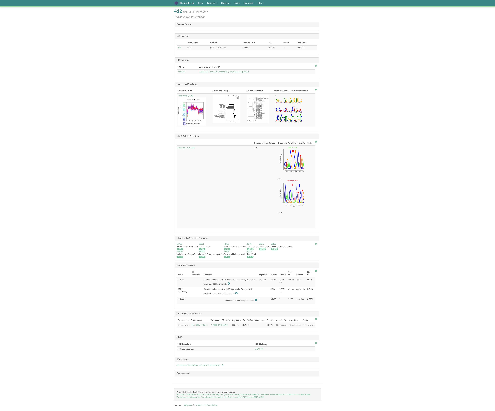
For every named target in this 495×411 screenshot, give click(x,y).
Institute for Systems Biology (206, 405)
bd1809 (202, 252)
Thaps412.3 (244, 72)
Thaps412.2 (233, 72)
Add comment (183, 373)
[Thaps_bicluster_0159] (296, 161)
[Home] (177, 3)
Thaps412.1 (213, 72)
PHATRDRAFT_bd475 (199, 325)
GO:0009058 (182, 365)
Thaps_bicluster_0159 (186, 148)
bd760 (179, 244)
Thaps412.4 (223, 72)
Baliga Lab (188, 405)
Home (200, 3)
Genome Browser (184, 24)
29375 (261, 244)
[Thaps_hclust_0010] (194, 111)
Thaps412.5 (203, 72)
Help (260, 3)
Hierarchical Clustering (187, 84)
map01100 (259, 349)
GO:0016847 (193, 365)
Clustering (225, 3)
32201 (201, 244)
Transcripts (211, 3)
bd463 (226, 244)
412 (179, 48)
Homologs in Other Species (189, 313)
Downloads (248, 3)
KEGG (179, 337)
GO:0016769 (204, 365)
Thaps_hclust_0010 (185, 96)
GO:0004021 (215, 365)
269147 (180, 252)
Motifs (237, 3)
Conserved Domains (186, 265)
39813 (226, 252)
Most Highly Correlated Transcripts (192, 238)
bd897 (249, 252)
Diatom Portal (187, 3)
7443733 (181, 72)
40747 (249, 244)
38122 (273, 244)
